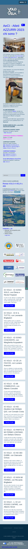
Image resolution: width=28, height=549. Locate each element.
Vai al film (9, 305)
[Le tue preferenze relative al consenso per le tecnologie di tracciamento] (26, 283)
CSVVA (11, 190)
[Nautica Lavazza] (19, 267)
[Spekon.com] (9, 281)
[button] (23, 2)
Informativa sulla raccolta (9, 547)
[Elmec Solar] (9, 275)
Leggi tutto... (8, 235)
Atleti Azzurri (14, 57)
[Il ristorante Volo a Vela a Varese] (19, 246)
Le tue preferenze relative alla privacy (15, 543)
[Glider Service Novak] (19, 254)
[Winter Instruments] (19, 275)
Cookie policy (8, 528)
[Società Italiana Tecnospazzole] (19, 261)
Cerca (22, 175)
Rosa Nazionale (19, 56)
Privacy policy (18, 528)
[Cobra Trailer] (19, 282)
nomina (6, 57)
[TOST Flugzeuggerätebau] (9, 268)
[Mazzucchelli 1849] (9, 261)
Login (14, 531)
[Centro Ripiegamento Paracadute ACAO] (9, 245)
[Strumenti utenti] (23, 25)
